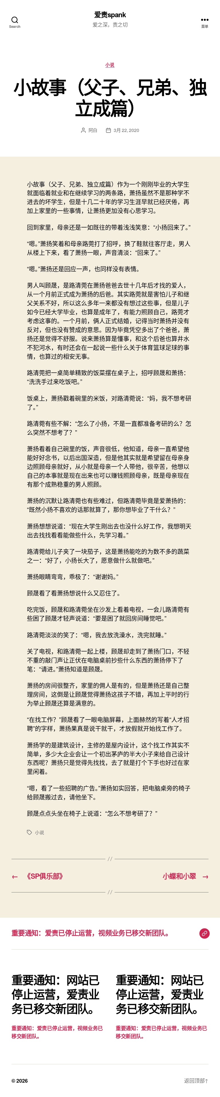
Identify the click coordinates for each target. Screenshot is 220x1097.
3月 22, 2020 (126, 130)
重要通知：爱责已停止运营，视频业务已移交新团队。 (91, 932)
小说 (109, 65)
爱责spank (110, 14)
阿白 (93, 130)
